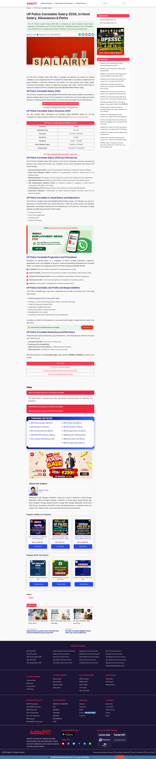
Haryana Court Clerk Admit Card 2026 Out (63, 228)
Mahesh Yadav (32, 34)
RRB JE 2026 (83, 681)
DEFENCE (56, 715)
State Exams (80, 3)
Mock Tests (109, 704)
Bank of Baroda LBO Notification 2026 (42, 439)
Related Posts (31, 605)
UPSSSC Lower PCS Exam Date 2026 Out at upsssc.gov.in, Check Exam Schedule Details (113, 98)
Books (108, 715)
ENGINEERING (57, 718)
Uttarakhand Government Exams (116, 657)
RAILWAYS (56, 709)
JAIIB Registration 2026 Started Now (74, 435)
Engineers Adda (58, 684)
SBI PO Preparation (32, 704)
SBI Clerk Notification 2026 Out (73, 427)
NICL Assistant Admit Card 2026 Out (42, 431)
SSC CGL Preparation (33, 715)
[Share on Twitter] (93, 34)
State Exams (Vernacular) (64, 3)
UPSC (55, 721)
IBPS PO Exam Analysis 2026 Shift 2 (42, 423)
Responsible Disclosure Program (103, 752)
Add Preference (87, 327)
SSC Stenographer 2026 (34, 663)
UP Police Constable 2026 (79, 117)
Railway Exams (110, 684)
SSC (54, 707)
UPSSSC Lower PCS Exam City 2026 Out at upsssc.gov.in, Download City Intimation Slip (113, 92)
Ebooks (108, 712)
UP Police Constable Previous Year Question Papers (60, 370)
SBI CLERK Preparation (34, 707)
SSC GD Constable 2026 (34, 657)
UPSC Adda (30, 689)
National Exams (46, 3)
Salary (31, 597)
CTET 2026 (82, 687)
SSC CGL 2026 (31, 651)
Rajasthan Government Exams (115, 663)
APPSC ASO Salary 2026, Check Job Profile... (61, 622)
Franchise (82, 715)
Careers (87, 712)
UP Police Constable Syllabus (60, 367)
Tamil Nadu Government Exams (62, 663)
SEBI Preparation (32, 709)
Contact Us (82, 707)
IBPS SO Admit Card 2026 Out (40, 427)
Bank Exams (109, 681)
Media (81, 709)
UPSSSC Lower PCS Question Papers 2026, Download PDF (113, 69)
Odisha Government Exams (61, 654)
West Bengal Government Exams (89, 657)
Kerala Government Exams (61, 657)
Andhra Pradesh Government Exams (64, 651)
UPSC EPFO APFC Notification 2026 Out (43, 435)
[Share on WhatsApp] (79, 34)
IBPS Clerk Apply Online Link (108, 23)
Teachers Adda (31, 680)
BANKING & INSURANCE (60, 704)
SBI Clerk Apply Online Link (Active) (74, 431)
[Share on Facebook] (89, 34)
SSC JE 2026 (83, 684)
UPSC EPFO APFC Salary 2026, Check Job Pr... (38, 622)
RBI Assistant (30, 718)
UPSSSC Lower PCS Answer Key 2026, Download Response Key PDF (111, 64)
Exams (29, 8)
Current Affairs (31, 686)
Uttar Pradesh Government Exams (116, 660)
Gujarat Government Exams (87, 660)
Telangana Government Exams (88, 651)
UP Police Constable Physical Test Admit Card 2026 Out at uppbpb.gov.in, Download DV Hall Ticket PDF (113, 122)
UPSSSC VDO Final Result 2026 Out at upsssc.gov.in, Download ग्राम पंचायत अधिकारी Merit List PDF (112, 86)
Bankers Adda (57, 679)
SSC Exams (109, 679)
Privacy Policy (149, 752)
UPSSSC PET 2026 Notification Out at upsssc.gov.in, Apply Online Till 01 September (113, 115)
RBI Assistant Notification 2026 (115, 665)
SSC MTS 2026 (31, 660)
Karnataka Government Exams (62, 660)
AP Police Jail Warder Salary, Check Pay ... (81, 622)
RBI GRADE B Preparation (35, 721)
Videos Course (110, 709)
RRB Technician (84, 679)
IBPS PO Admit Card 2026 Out (72, 423)
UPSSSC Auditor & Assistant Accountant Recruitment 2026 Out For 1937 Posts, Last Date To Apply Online (112, 145)
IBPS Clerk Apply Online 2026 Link (73, 443)
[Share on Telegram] (83, 34)
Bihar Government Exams (113, 651)
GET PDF (120, 757)
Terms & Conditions (137, 752)
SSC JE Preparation (33, 712)
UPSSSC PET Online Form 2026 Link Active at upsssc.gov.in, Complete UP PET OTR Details (113, 128)
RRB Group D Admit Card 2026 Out (74, 439)
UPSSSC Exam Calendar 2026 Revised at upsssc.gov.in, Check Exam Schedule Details (113, 138)
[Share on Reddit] (86, 34)
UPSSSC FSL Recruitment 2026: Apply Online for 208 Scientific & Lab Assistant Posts (113, 75)
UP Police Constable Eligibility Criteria (60, 374)
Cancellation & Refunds (122, 752)
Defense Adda (57, 681)
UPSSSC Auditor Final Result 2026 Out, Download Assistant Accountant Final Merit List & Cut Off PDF (113, 109)
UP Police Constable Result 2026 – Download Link (60, 107)
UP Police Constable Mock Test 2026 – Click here (60, 154)
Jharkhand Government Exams (88, 663)
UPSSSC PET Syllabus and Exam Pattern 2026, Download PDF (113, 133)
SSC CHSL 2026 (31, 654)
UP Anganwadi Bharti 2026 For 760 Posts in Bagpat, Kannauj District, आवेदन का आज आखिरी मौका (114, 103)
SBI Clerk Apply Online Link (108, 19)
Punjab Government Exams (114, 654)
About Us (82, 704)
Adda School (57, 687)
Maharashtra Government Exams (89, 654)
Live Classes (109, 707)
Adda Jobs (30, 683)
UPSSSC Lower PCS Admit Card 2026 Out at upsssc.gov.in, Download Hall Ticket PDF (113, 80)
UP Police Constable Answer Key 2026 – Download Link (60, 103)
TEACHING (56, 712)
